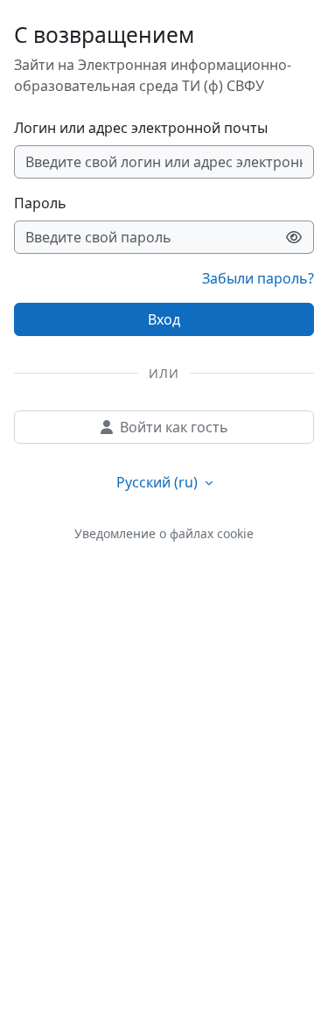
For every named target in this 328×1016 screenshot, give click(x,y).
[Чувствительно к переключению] (294, 237)
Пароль (40, 203)
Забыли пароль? (258, 278)
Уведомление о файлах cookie (164, 533)
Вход (164, 319)
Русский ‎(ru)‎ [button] (158, 482)
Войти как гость (174, 427)
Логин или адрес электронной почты (141, 127)
